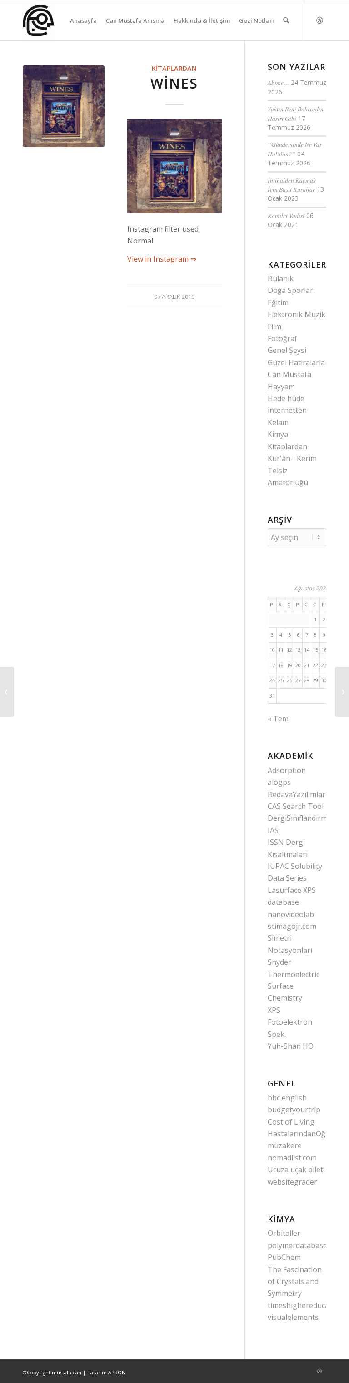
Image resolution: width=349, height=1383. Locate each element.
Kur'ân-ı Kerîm (292, 458)
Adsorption (287, 770)
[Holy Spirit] (7, 692)
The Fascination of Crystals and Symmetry (295, 1281)
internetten (287, 410)
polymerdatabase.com (305, 1245)
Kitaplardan (174, 68)
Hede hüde (286, 398)
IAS (273, 830)
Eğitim (278, 302)
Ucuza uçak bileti (296, 1170)
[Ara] (286, 20)
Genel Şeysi (287, 350)
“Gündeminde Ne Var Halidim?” (295, 149)
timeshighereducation (305, 1305)
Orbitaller (284, 1233)
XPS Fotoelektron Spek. (290, 1022)
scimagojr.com (292, 926)
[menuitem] (83, 20)
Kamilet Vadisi (286, 215)
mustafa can (66, 1372)
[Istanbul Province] (342, 692)
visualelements (293, 1317)
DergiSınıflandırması (302, 818)
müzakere (285, 1145)
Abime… (278, 82)
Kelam (278, 422)
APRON (116, 1372)
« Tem (278, 719)
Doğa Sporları (291, 290)
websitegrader (292, 1182)
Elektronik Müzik (296, 314)
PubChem (284, 1257)
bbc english (287, 1098)
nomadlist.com (292, 1158)
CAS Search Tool (296, 806)
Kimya (278, 434)
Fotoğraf (282, 338)
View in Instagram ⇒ (161, 259)
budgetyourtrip (294, 1110)
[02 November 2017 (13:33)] (64, 106)
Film (274, 327)
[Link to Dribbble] (319, 20)
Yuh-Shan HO (291, 1046)
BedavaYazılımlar (296, 794)
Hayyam (281, 387)
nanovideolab (291, 914)
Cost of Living (291, 1122)
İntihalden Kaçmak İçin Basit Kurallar (292, 184)
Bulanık (281, 278)
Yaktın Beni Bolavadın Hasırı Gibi (296, 113)
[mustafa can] (39, 20)
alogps (279, 782)
